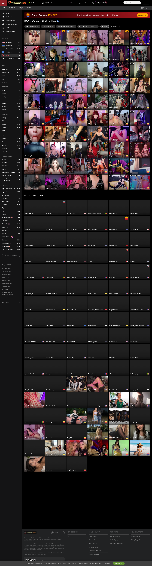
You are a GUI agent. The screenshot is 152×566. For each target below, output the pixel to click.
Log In (146, 3)
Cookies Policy (93, 547)
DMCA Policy (93, 543)
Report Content (6, 271)
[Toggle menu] (3, 3)
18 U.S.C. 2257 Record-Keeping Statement (9, 293)
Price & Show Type (66, 26)
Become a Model (7, 283)
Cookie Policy (96, 563)
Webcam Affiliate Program (117, 543)
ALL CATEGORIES (12, 255)
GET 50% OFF (142, 15)
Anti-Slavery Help (94, 554)
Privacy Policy (6, 277)
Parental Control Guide (95, 551)
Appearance (32, 26)
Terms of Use (6, 280)
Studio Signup (6, 286)
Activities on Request (88, 26)
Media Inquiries (6, 274)
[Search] (92, 2)
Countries (48, 26)
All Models (5, 290)
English (56, 532)
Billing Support (6, 268)
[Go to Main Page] (17, 3)
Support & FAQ (6, 265)
